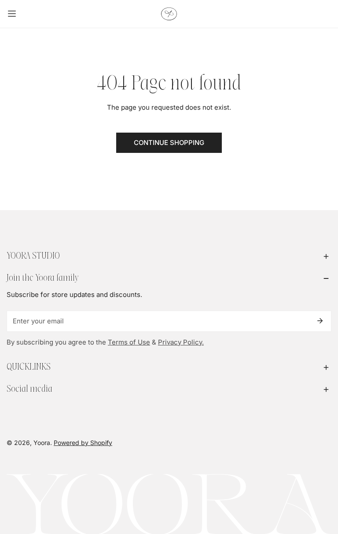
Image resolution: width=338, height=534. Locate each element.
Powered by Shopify (83, 442)
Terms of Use (129, 342)
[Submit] (320, 321)
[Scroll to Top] (322, 487)
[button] (169, 256)
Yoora (41, 442)
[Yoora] (169, 13)
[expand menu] (12, 13)
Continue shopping (169, 142)
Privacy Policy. (181, 342)
